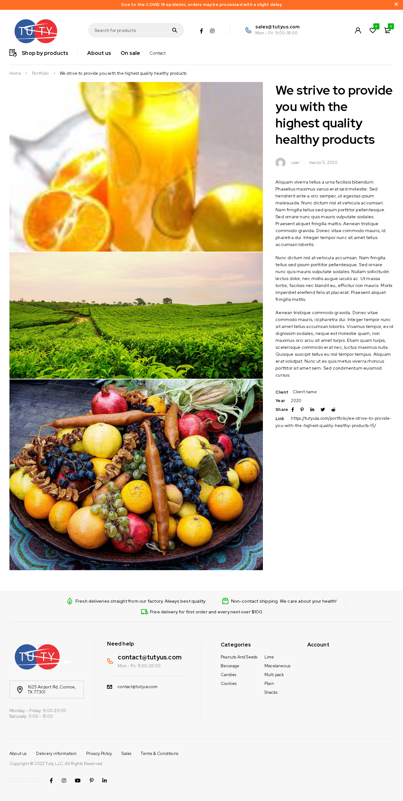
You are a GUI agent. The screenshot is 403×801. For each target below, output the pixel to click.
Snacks (270, 692)
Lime (269, 657)
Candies (228, 674)
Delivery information (56, 753)
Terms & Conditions (159, 753)
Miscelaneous (277, 666)
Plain (269, 683)
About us (18, 753)
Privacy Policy (99, 753)
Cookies (228, 683)
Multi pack (274, 674)
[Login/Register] (358, 30)
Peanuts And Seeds (239, 657)
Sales (126, 753)
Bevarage (230, 666)
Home (15, 73)
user (295, 163)
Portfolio (40, 73)
